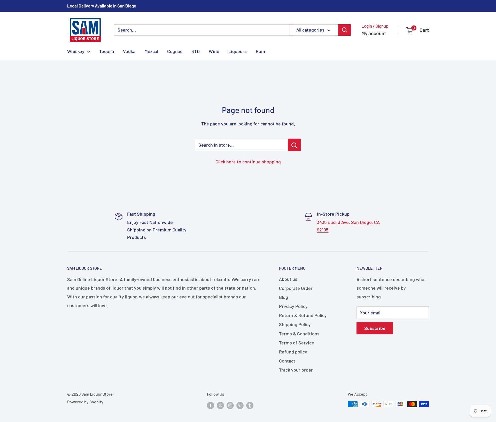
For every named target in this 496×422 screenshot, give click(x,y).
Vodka (129, 51)
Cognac (174, 51)
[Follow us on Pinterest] (240, 405)
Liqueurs (237, 51)
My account (373, 33)
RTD (195, 51)
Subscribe (374, 328)
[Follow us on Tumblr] (249, 405)
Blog (283, 297)
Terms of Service (296, 342)
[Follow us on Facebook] (210, 405)
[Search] (344, 30)
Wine (214, 51)
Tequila (106, 51)
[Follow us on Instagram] (230, 405)
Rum (260, 51)
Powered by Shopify (85, 401)
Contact (287, 361)
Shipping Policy (295, 324)
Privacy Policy (293, 306)
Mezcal (151, 51)
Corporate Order (296, 288)
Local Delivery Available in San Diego (101, 5)
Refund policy (293, 352)
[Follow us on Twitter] (220, 405)
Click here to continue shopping (248, 161)
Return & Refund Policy (303, 315)
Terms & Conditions (299, 333)
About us (288, 279)
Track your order (296, 370)
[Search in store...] (294, 145)
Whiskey (75, 51)
